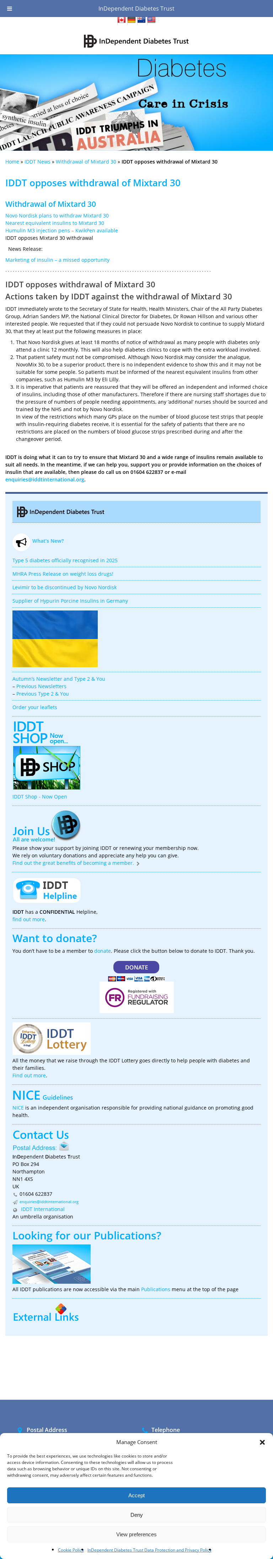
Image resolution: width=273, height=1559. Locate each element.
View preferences (136, 1534)
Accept (136, 1495)
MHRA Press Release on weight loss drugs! (62, 573)
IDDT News (37, 161)
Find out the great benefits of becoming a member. (73, 862)
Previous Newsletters (41, 686)
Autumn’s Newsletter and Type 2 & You (58, 678)
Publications (125, 1235)
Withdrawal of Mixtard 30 (86, 161)
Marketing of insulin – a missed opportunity (57, 259)
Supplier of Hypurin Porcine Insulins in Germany (70, 600)
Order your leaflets (34, 707)
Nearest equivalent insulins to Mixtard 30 (54, 223)
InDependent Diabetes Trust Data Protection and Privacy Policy (149, 1550)
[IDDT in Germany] (131, 21)
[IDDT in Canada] (121, 21)
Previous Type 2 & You (42, 693)
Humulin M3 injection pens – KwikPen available (61, 230)
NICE (18, 1107)
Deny (136, 1515)
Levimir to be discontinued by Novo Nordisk (64, 587)
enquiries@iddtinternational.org (44, 479)
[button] (262, 1442)
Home (12, 161)
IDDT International (42, 1209)
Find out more (29, 1075)
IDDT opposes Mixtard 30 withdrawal (49, 237)
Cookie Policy (71, 1550)
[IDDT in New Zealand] (141, 21)
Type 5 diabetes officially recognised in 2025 (65, 560)
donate (102, 950)
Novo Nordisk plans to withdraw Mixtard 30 (57, 215)
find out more (28, 919)
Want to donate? (54, 938)
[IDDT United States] (151, 21)
